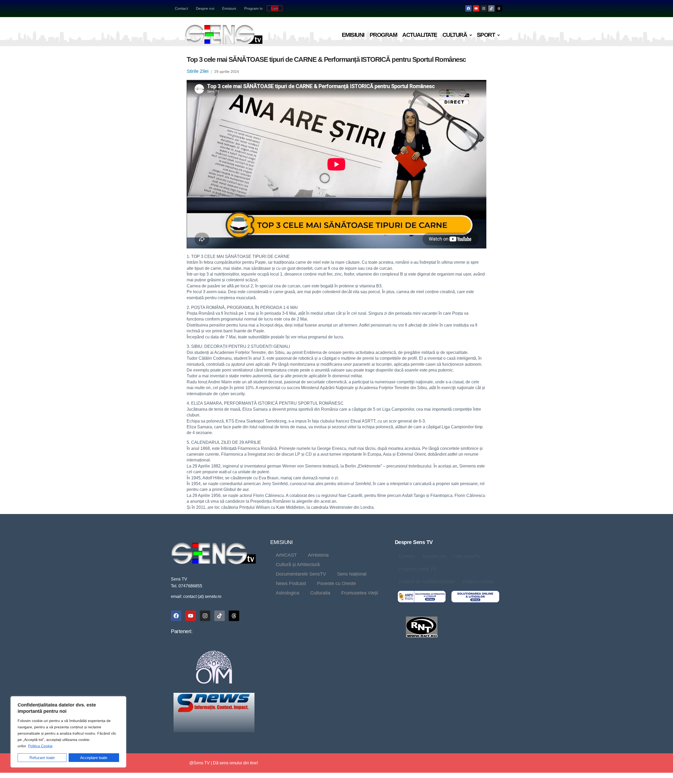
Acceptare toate (93, 757)
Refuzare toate (42, 757)
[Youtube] (476, 8)
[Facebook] (468, 8)
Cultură (454, 35)
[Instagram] (484, 8)
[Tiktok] (491, 8)
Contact (181, 8)
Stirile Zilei (197, 71)
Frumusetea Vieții (359, 593)
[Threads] (499, 8)
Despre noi (205, 8)
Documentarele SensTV (301, 574)
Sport (486, 35)
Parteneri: (181, 631)
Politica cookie (478, 581)
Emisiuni (229, 8)
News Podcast (291, 583)
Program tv (253, 8)
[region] (68, 731)
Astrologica (287, 593)
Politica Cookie (40, 746)
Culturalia (320, 593)
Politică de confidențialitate (427, 581)
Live (274, 8)
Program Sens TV (417, 569)
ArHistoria (318, 555)
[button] (457, 35)
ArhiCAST (286, 555)
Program (383, 35)
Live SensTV (467, 556)
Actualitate (419, 35)
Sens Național (351, 574)
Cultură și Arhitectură (298, 564)
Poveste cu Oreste (336, 583)
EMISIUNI (281, 542)
